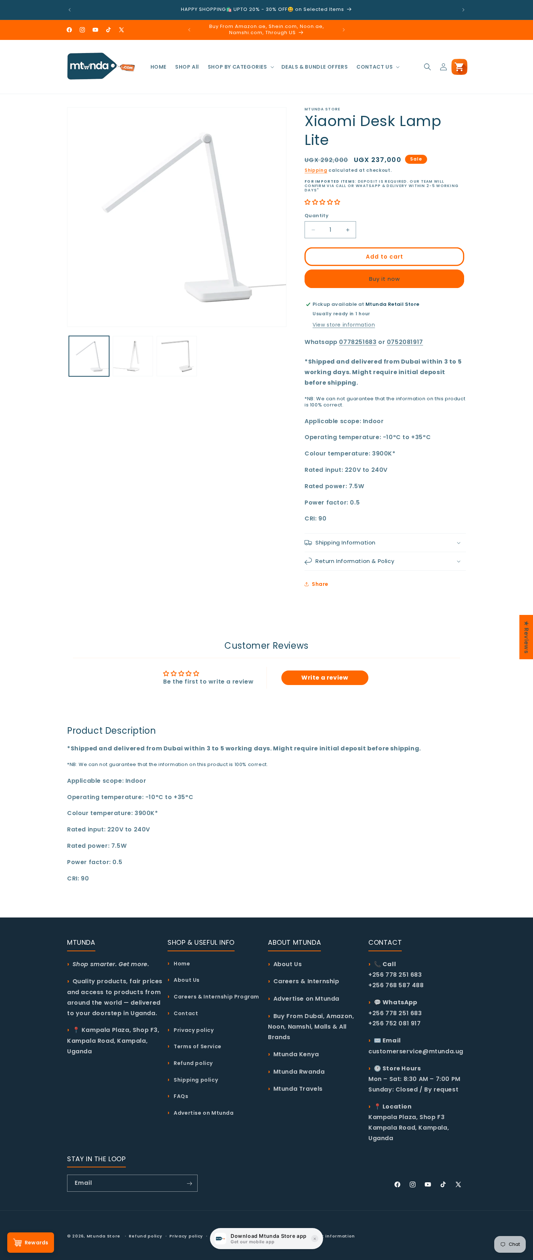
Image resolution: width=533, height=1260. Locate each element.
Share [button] (320, 584)
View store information (344, 324)
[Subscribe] (189, 1183)
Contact (185, 1013)
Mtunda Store (103, 1236)
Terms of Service (197, 1046)
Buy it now (384, 279)
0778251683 (357, 342)
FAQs (181, 1096)
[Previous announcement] (70, 10)
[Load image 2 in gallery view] (133, 356)
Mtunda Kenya (296, 1054)
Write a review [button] (324, 677)
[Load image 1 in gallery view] (89, 356)
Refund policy (193, 1062)
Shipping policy (195, 1079)
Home (181, 963)
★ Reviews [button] (526, 636)
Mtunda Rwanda (299, 1071)
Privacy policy (193, 1029)
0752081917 (405, 342)
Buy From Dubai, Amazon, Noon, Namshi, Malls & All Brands (311, 1026)
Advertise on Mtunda (203, 1112)
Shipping (316, 170)
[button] (240, 66)
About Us (186, 980)
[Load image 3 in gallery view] (177, 356)
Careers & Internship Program (216, 996)
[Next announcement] (463, 10)
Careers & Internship (306, 981)
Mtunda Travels (298, 1089)
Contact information (329, 1236)
